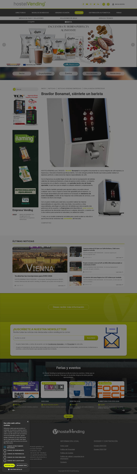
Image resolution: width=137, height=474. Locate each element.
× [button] (27, 421)
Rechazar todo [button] (22, 465)
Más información (8, 443)
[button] (16, 469)
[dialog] (68, 237)
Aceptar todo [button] (9, 465)
